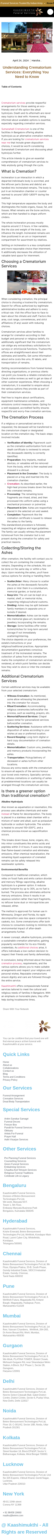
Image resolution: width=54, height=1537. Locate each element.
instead (5, 813)
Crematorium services (13, 102)
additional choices (28, 947)
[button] (3, 12)
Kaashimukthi (9, 985)
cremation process (11, 963)
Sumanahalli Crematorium (15, 128)
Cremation (13, 483)
